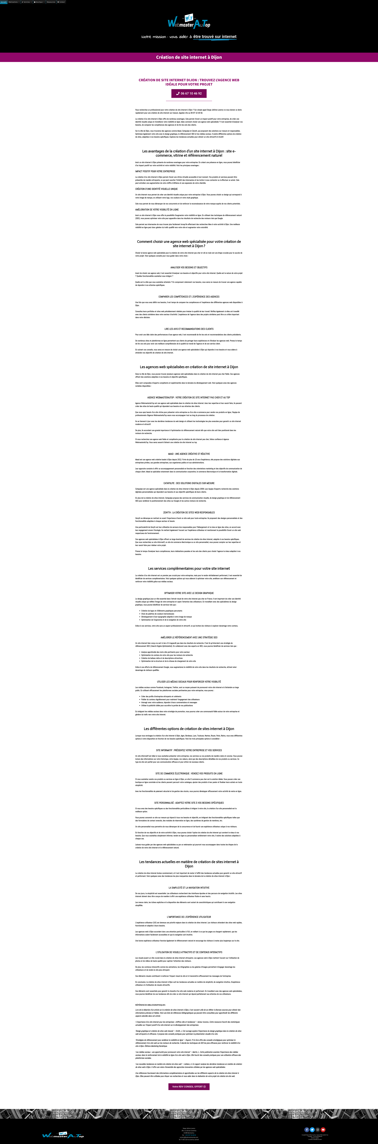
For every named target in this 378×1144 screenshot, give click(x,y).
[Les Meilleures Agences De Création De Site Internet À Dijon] (306, 1129)
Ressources (51, 2)
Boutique (39, 2)
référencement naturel (170, 847)
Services (27, 2)
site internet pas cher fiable (218, 374)
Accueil (3, 2)
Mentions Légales (315, 1137)
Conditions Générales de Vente (315, 1139)
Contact (62, 2)
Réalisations (13, 2)
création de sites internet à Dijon (182, 489)
